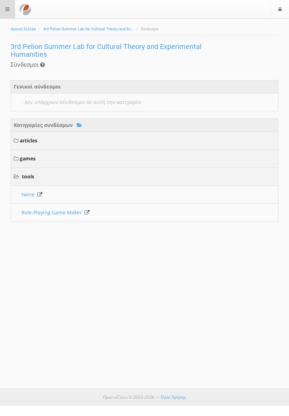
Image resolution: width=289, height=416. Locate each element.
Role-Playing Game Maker (53, 212)
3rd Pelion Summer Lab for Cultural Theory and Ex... (88, 29)
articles (28, 140)
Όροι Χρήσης (173, 397)
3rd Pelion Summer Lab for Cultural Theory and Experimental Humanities (106, 50)
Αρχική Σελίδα (23, 29)
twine (29, 194)
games (28, 158)
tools (28, 176)
